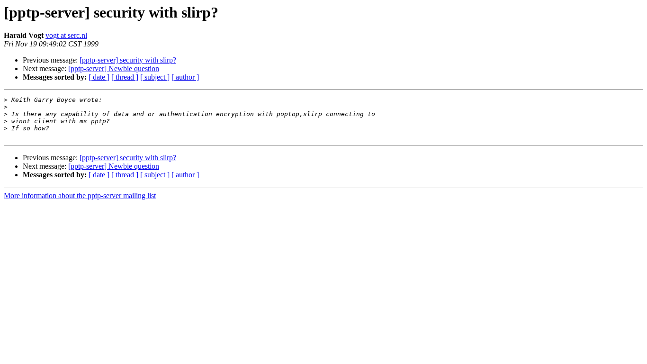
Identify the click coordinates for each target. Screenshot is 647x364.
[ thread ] (124, 77)
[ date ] (99, 77)
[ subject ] (155, 77)
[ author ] (185, 77)
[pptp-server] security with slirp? (128, 60)
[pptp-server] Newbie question (113, 68)
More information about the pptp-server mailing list (80, 195)
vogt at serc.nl (66, 35)
